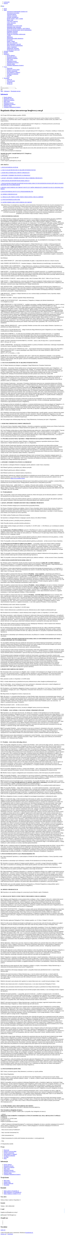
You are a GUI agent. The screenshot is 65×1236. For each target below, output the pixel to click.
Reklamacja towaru (8, 103)
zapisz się (3, 1230)
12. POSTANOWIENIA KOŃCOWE (10, 199)
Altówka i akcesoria (12, 15)
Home (5, 8)
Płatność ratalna (8, 105)
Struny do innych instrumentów (15, 45)
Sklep (5, 10)
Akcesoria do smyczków (13, 13)
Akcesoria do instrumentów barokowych (17, 11)
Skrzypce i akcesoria (12, 42)
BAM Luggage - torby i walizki (15, 18)
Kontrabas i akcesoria (12, 31)
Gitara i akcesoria (11, 23)
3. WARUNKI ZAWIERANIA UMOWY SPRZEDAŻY (15, 172)
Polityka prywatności (9, 100)
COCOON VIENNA (12, 21)
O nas (5, 66)
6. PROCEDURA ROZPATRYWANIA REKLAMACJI (15, 180)
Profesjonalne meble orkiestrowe (15, 38)
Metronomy (10, 37)
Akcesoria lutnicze (11, 14)
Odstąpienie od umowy (9, 104)
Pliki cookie (7, 101)
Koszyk (6, 3)
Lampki (9, 35)
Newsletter (6, 78)
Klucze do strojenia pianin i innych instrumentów (19, 30)
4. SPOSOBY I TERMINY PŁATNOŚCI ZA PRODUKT (15, 175)
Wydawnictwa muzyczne (13, 49)
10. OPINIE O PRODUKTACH (9, 194)
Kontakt (6, 52)
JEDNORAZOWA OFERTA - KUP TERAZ (18, 28)
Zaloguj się (3, 1234)
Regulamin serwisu (15, 91)
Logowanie (7, 2)
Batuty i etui (10, 20)
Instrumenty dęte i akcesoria (14, 27)
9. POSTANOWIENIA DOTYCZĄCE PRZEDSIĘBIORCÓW (17, 191)
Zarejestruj (10, 1234)
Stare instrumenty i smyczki (14, 44)
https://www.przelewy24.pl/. (18, 478)
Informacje (6, 54)
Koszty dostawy (8, 97)
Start (2, 91)
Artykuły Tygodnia (8, 51)
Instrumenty (10, 24)
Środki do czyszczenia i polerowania (16, 34)
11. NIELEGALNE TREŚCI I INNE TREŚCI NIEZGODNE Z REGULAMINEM (22, 197)
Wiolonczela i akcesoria (13, 48)
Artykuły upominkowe (12, 17)
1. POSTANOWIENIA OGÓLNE (9, 167)
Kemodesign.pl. (29, 1232)
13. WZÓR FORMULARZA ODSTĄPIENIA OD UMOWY (16, 202)
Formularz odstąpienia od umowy (12, 107)
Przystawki (10, 40)
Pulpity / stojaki (11, 41)
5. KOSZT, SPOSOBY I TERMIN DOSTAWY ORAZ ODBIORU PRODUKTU (22, 178)
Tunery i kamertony (12, 47)
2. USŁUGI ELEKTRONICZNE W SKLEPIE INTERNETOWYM (18, 170)
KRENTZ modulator (12, 32)
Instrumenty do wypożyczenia (14, 25)
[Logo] (2, 6)
